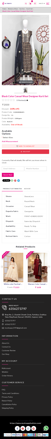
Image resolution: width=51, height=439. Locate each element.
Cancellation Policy (9, 404)
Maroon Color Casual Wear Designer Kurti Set (13, 284)
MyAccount (6, 368)
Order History (7, 376)
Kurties (22, 9)
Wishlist (5, 372)
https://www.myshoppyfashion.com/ (25, 423)
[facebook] (17, 428)
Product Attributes (12, 189)
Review (27, 189)
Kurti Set (29, 9)
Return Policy (7, 401)
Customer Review (9, 350)
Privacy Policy (7, 397)
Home (4, 9)
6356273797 (18, 308)
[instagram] (28, 428)
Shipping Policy (8, 408)
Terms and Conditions (10, 393)
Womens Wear (13, 9)
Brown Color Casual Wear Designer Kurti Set (37, 284)
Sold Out (26, 151)
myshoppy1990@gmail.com (16, 328)
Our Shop (5, 354)
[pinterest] (22, 428)
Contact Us (6, 347)
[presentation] (2, 266)
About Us (5, 343)
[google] (33, 428)
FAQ (3, 390)
